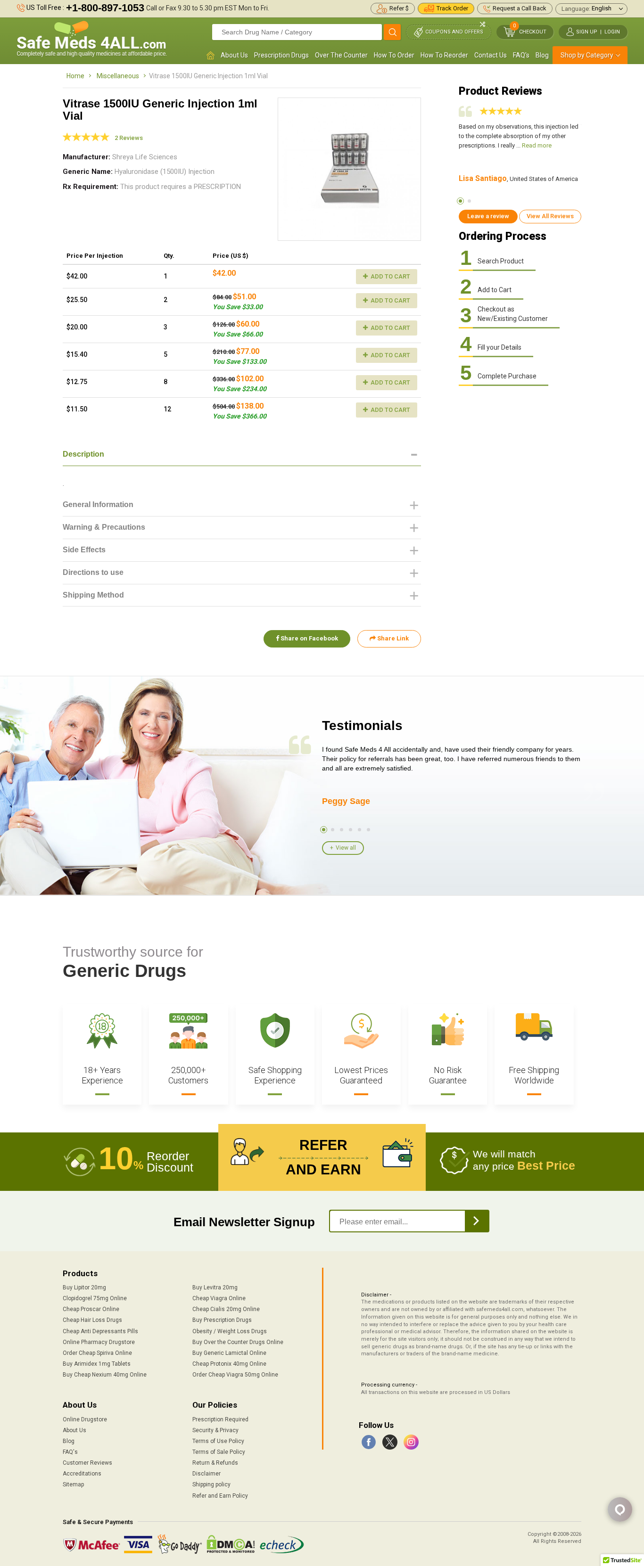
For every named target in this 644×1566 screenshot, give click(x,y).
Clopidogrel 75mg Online (95, 1298)
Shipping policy (211, 1484)
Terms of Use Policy (218, 1441)
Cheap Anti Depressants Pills (100, 1331)
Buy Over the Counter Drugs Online (237, 1342)
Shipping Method (93, 595)
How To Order (394, 55)
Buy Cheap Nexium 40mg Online (105, 1374)
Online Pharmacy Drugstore (99, 1342)
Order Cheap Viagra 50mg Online (235, 1374)
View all (346, 847)
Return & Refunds (215, 1462)
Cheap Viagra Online (219, 1298)
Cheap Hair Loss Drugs (92, 1320)
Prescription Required (220, 1419)
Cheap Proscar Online (91, 1309)
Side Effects (84, 550)
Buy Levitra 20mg (215, 1287)
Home (75, 76)
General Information (98, 504)
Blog (542, 55)
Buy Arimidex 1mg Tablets (97, 1364)
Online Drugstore (85, 1419)
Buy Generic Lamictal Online (229, 1353)
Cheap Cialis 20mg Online (226, 1309)
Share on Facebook (308, 638)
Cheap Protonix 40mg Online (229, 1364)
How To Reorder (444, 55)
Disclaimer (206, 1473)
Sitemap (73, 1484)
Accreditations (82, 1473)
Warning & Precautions (104, 527)
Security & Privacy (215, 1430)
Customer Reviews (87, 1462)
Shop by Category (587, 55)
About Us (234, 55)
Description (83, 454)
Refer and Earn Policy (220, 1495)
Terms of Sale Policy (218, 1452)
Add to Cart (389, 276)
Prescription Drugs (281, 55)
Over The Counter (341, 55)
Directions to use (93, 572)
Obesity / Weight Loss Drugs (229, 1331)
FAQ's (521, 55)
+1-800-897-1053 (105, 8)
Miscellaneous (118, 76)
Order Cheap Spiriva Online (97, 1353)
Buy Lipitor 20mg (84, 1287)
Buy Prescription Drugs (222, 1320)
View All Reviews (550, 216)
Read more (537, 145)
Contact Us (490, 55)
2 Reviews (129, 137)
